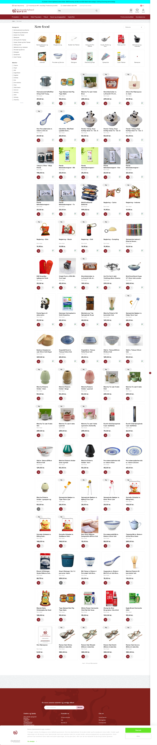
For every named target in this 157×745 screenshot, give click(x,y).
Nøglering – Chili (87, 239)
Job (62, 720)
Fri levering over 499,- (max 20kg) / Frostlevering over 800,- (43, 5)
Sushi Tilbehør (121, 62)
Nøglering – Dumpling (111, 239)
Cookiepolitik (102, 723)
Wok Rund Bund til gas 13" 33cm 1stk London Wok (134, 278)
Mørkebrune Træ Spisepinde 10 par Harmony (87, 315)
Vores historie (102, 717)
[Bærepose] (137, 56)
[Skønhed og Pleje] (89, 56)
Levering (26, 721)
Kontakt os (64, 723)
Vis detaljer (31, 741)
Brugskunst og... (58, 45)
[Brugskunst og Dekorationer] (58, 39)
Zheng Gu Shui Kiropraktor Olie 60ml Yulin (111, 610)
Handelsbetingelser (29, 725)
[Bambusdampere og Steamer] (42, 39)
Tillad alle (138, 730)
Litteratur (42, 62)
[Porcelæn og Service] (58, 56)
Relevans (134, 27)
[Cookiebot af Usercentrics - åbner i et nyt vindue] (15, 741)
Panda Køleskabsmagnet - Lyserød (88, 167)
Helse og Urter (121, 45)
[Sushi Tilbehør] (121, 56)
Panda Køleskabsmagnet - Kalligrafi (132, 167)
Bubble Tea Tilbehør (73, 45)
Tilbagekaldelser (28, 722)
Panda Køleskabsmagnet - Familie (43, 204)
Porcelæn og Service (58, 62)
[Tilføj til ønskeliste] (53, 103)
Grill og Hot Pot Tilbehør (89, 45)
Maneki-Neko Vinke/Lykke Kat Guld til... (44, 610)
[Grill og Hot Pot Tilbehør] (89, 39)
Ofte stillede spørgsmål (30, 717)
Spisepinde (105, 62)
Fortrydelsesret (28, 723)
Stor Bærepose (42, 645)
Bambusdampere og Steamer (42, 45)
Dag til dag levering (19, 5)
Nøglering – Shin (42, 239)
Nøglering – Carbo (110, 202)
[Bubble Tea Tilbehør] (74, 39)
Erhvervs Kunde (65, 717)
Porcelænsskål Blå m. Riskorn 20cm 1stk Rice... (111, 536)
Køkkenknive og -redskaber (137, 45)
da (143, 5)
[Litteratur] (42, 56)
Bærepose (137, 62)
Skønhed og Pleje (90, 62)
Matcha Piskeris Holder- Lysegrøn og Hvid (44, 499)
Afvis (138, 736)
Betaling (26, 718)
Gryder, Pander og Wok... (105, 45)
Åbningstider (102, 720)
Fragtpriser (27, 719)
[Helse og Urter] (121, 39)
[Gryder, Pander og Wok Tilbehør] (105, 39)
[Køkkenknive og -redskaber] (137, 39)
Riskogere (74, 62)
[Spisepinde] (105, 56)
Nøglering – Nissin (65, 239)
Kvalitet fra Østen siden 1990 (70, 5)
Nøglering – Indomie (133, 202)
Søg (96, 11)
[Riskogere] (74, 56)
